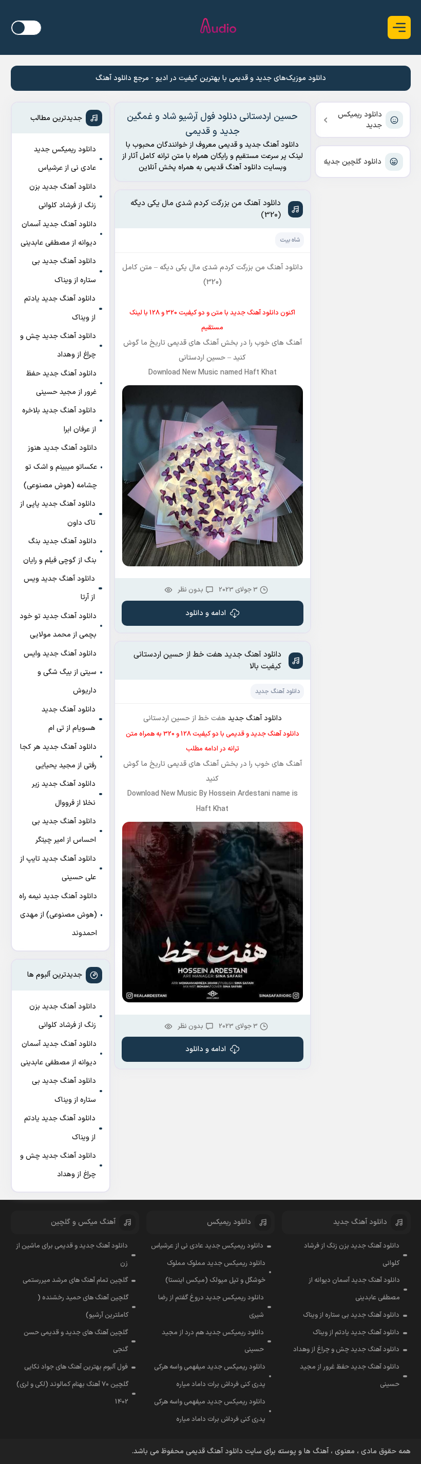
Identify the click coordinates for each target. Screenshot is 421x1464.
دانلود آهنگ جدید (277, 691)
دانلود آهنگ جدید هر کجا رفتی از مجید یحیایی (58, 756)
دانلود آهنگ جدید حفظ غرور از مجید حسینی (61, 383)
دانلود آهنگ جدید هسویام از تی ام (68, 719)
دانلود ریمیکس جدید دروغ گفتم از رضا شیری (211, 1306)
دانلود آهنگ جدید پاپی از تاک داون (57, 513)
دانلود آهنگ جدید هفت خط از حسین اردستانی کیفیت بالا (207, 660)
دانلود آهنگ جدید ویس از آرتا (59, 588)
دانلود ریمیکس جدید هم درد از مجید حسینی (213, 1341)
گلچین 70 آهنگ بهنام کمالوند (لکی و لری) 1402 (72, 1393)
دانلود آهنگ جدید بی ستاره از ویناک (64, 270)
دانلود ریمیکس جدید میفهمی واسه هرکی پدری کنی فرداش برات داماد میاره (209, 1376)
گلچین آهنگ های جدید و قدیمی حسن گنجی (76, 1341)
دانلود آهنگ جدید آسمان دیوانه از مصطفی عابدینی (59, 233)
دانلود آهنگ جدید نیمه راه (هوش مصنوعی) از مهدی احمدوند (58, 915)
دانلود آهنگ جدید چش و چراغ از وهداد (58, 345)
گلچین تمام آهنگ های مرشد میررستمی (75, 1280)
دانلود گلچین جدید (352, 161)
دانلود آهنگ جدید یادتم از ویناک (59, 308)
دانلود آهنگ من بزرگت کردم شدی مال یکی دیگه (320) (205, 209)
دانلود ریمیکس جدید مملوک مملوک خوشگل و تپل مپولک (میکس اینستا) (215, 1272)
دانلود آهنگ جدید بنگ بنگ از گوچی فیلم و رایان (60, 550)
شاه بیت (290, 240)
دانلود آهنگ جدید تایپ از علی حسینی (58, 868)
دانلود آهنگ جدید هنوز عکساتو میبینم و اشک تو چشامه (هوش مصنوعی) (60, 467)
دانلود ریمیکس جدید (360, 120)
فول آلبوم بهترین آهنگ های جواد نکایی (76, 1367)
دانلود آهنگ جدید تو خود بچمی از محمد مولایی (58, 625)
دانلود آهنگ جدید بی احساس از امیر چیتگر (64, 830)
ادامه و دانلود (205, 613)
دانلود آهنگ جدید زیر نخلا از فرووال (63, 793)
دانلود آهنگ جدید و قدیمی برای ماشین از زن (72, 1255)
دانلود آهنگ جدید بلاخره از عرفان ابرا (59, 419)
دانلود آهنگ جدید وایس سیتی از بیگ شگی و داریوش (60, 672)
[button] (399, 27)
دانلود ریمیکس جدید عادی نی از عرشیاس (65, 158)
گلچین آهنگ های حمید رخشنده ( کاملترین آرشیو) (82, 1306)
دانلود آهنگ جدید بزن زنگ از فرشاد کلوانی (62, 196)
